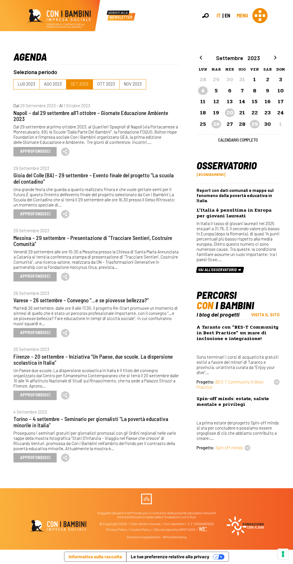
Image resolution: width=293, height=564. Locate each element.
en (227, 15)
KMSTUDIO (187, 529)
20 (230, 113)
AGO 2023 (53, 83)
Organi (285, 83)
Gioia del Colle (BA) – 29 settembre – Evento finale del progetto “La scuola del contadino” (93, 178)
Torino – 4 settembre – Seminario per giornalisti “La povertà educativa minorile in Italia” (90, 421)
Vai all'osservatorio (218, 269)
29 (255, 124)
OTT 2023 (106, 83)
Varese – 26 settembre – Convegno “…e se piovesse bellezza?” (81, 300)
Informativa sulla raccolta (95, 556)
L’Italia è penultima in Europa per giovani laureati (234, 212)
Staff (284, 100)
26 (216, 124)
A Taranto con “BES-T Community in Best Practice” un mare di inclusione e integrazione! (237, 332)
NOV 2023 (133, 83)
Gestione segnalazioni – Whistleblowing (157, 537)
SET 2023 (79, 83)
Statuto (286, 89)
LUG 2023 (26, 83)
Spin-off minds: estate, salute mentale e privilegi (233, 401)
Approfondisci (35, 151)
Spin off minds (229, 447)
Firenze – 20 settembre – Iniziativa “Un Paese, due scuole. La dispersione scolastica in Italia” (93, 359)
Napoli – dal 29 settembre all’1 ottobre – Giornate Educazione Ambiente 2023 (90, 115)
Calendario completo (238, 139)
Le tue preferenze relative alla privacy (170, 556)
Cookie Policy (140, 529)
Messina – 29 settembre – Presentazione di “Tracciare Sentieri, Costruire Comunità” (92, 240)
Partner (286, 95)
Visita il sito (265, 314)
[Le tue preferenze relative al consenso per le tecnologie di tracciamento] (283, 554)
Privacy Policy (116, 529)
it (219, 15)
